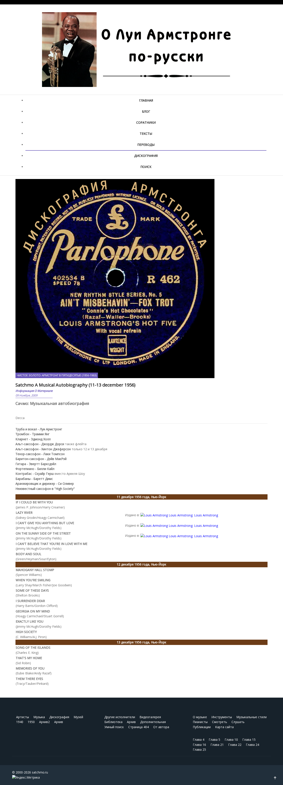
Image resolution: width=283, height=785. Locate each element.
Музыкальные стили (251, 717)
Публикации (202, 727)
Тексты (146, 133)
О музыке (200, 717)
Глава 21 (217, 745)
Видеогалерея (150, 717)
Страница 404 (138, 727)
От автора (161, 727)
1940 (19, 722)
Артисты (22, 717)
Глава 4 (198, 739)
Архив (58, 722)
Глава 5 (214, 739)
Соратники (146, 122)
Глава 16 (199, 745)
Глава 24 (252, 745)
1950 (31, 722)
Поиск (145, 167)
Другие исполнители (119, 717)
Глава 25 (199, 749)
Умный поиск (114, 727)
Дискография (146, 156)
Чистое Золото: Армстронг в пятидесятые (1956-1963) (57, 375)
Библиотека (113, 722)
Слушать (238, 722)
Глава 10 (231, 739)
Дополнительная (153, 722)
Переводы (146, 144)
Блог (146, 111)
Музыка (39, 717)
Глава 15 (249, 739)
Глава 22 (234, 745)
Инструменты (221, 717)
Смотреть (219, 722)
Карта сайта (224, 727)
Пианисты (200, 722)
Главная (146, 100)
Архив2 (44, 722)
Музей (78, 717)
